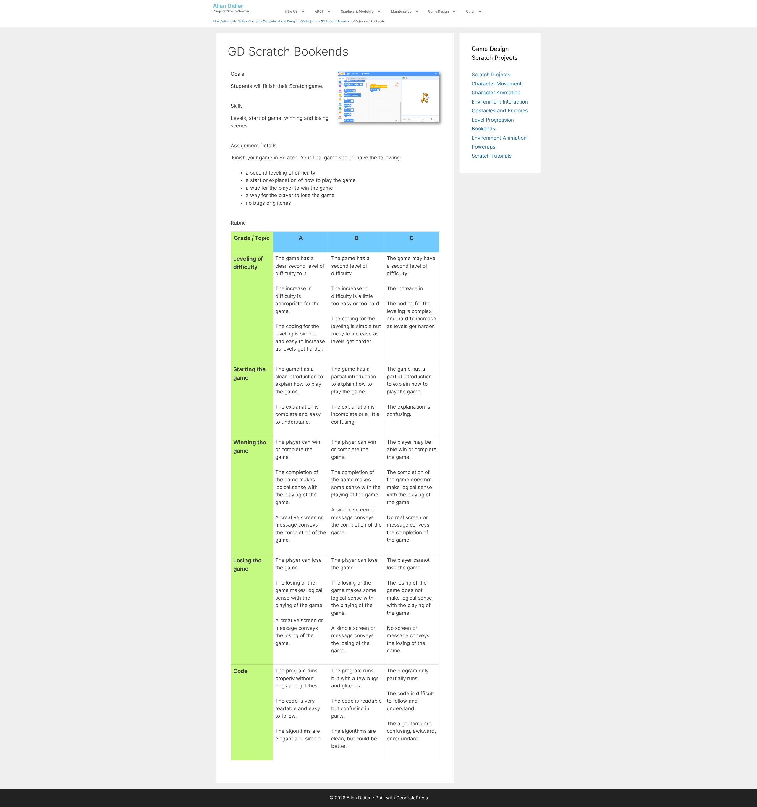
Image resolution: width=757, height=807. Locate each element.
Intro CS (291, 11)
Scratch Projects (491, 75)
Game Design (438, 11)
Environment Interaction (500, 102)
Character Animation (496, 93)
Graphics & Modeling (357, 11)
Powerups (483, 147)
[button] (295, 11)
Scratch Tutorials (492, 156)
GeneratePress (412, 797)
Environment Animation (499, 138)
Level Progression (493, 120)
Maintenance (401, 11)
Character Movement (497, 84)
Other (470, 11)
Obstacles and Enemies (500, 111)
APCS (319, 11)
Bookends (483, 129)
